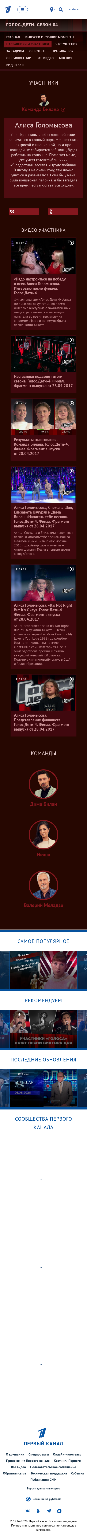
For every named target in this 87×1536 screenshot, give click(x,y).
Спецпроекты (39, 1454)
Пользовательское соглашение (53, 1467)
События (77, 1473)
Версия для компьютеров (43, 1488)
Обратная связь (14, 1473)
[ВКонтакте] (24, 211)
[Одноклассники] (63, 211)
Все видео (18, 1467)
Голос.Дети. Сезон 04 (32, 24)
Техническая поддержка (49, 1473)
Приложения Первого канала (28, 1460)
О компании (15, 1454)
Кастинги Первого (67, 1460)
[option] (43, 970)
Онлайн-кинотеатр (67, 1454)
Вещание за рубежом (47, 1499)
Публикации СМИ (43, 1479)
